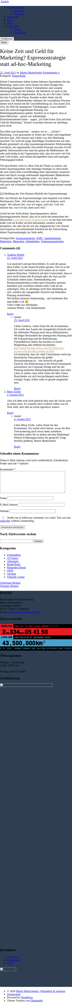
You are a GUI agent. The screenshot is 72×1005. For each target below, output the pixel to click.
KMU (39, 238)
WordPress (27, 997)
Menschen (18, 241)
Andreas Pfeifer (15, 254)
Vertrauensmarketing (52, 241)
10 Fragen (12, 558)
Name (3, 498)
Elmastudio (36, 1000)
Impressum (13, 956)
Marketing (5, 241)
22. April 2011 (8, 72)
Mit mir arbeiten (16, 7)
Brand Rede (19, 75)
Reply (10, 313)
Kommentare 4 (51, 72)
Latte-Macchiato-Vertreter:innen (30, 219)
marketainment (52, 238)
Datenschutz (14, 959)
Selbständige (32, 241)
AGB (10, 963)
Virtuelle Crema (15, 576)
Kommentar (7, 469)
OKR (10, 570)
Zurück (5, 1)
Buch (10, 19)
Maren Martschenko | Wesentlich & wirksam (40, 991)
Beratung (19, 10)
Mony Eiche (14, 391)
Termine (11, 573)
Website (4, 511)
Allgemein (13, 561)
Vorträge (18, 13)
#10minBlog (14, 554)
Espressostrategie (25, 238)
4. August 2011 (22, 419)
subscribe (5, 520)
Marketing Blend (16, 567)
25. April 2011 (22, 320)
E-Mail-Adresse (8, 504)
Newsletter (13, 16)
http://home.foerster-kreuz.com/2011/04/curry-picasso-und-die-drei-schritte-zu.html (39, 350)
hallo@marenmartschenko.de (23, 611)
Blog (9, 23)
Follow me (20, 32)
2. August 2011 (15, 394)
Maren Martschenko (31, 72)
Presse (17, 29)
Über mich (13, 26)
